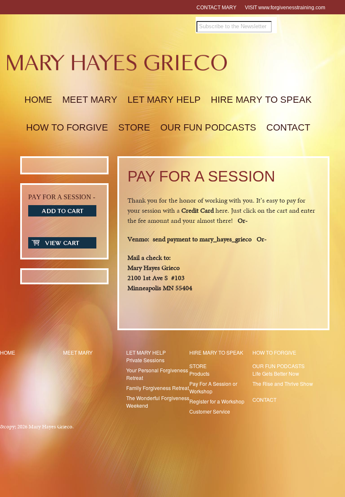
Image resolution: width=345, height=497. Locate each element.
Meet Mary (89, 99)
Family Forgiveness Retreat (157, 387)
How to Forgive (67, 127)
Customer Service (209, 411)
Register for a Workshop (216, 401)
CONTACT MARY (216, 8)
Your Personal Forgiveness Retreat (157, 373)
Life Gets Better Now (275, 373)
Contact (288, 127)
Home (38, 99)
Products (199, 373)
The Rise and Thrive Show (282, 383)
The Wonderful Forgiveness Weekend (157, 401)
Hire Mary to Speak (261, 99)
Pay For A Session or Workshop (213, 387)
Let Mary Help (164, 99)
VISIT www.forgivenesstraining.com (285, 8)
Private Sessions (145, 359)
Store (134, 127)
